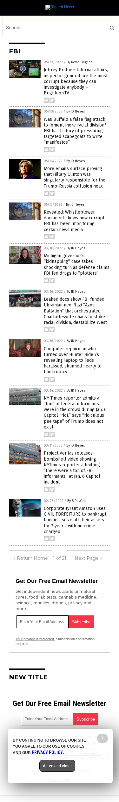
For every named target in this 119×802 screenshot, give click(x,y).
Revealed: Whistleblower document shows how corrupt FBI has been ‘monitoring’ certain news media (74, 220)
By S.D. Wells (77, 501)
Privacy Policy (47, 752)
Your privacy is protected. (35, 639)
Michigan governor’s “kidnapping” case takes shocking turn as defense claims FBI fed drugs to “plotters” (76, 264)
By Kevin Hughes (79, 62)
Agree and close (57, 765)
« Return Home (30, 558)
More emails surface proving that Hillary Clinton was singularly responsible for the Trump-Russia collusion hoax (74, 177)
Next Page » (88, 558)
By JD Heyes (75, 111)
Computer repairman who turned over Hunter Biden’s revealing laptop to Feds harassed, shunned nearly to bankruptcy (73, 360)
